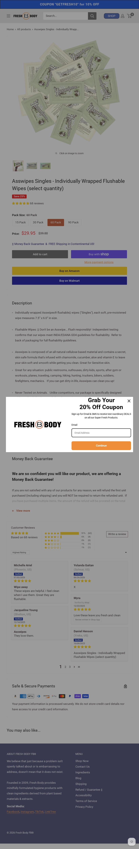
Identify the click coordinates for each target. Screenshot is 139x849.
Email (74, 424)
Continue (101, 445)
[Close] (129, 401)
